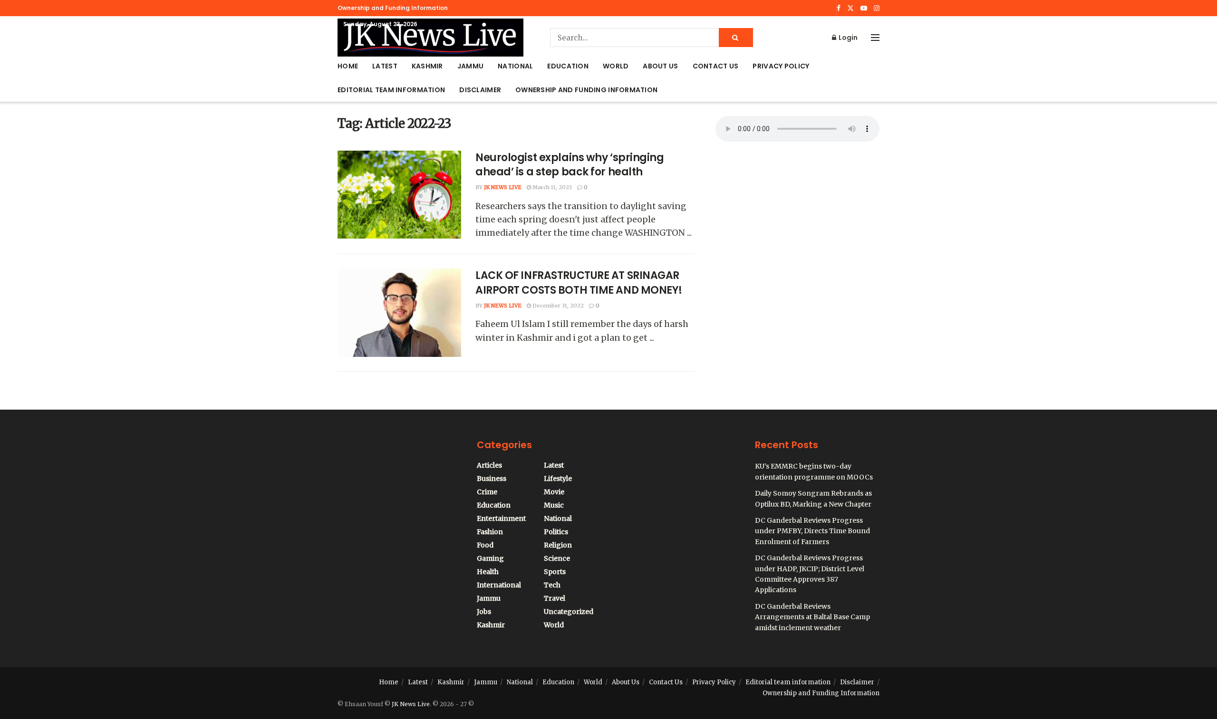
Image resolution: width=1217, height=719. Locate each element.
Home (348, 66)
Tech (552, 585)
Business (491, 478)
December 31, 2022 (557, 305)
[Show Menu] (875, 37)
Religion (558, 545)
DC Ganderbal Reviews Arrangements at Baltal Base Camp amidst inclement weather (812, 617)
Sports (555, 571)
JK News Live (503, 187)
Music (554, 505)
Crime (487, 492)
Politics (556, 531)
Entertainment (501, 518)
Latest (384, 66)
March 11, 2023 (551, 187)
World (615, 66)
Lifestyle (558, 478)
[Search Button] (736, 37)
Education (568, 66)
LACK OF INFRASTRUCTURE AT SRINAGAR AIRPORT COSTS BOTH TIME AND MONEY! (578, 282)
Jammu (470, 66)
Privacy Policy (781, 66)
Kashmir (427, 66)
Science (557, 558)
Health (488, 571)
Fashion (490, 531)
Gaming (490, 558)
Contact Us (716, 66)
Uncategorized (568, 611)
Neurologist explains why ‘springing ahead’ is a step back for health (569, 165)
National (515, 66)
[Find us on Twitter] (850, 8)
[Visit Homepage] (430, 38)
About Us (660, 66)
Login (847, 37)
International (499, 585)
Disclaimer (480, 90)
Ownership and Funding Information (393, 8)
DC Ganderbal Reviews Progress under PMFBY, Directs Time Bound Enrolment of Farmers (812, 531)
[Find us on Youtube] (863, 8)
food (485, 545)
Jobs (484, 611)
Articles (489, 465)
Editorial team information (391, 90)
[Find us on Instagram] (876, 8)
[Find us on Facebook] (838, 8)
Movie (554, 492)
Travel (554, 598)
